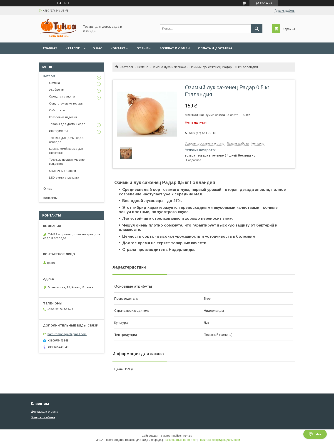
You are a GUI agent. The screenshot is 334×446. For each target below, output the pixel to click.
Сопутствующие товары (66, 103)
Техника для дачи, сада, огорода (66, 140)
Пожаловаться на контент (180, 439)
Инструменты (58, 130)
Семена (142, 67)
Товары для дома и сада (67, 124)
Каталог (73, 48)
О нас (97, 48)
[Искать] (256, 28)
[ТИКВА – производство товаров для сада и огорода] (58, 36)
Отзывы (144, 48)
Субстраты (57, 110)
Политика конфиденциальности (219, 439)
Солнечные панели (62, 170)
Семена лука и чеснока (169, 67)
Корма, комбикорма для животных (66, 150)
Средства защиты (62, 96)
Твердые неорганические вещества (67, 161)
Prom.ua (187, 435)
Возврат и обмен (175, 48)
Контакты (119, 48)
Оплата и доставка (215, 48)
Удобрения (57, 89)
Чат (318, 434)
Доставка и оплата (44, 411)
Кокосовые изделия (63, 117)
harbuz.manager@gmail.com (67, 334)
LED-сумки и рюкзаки (64, 177)
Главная (50, 48)
